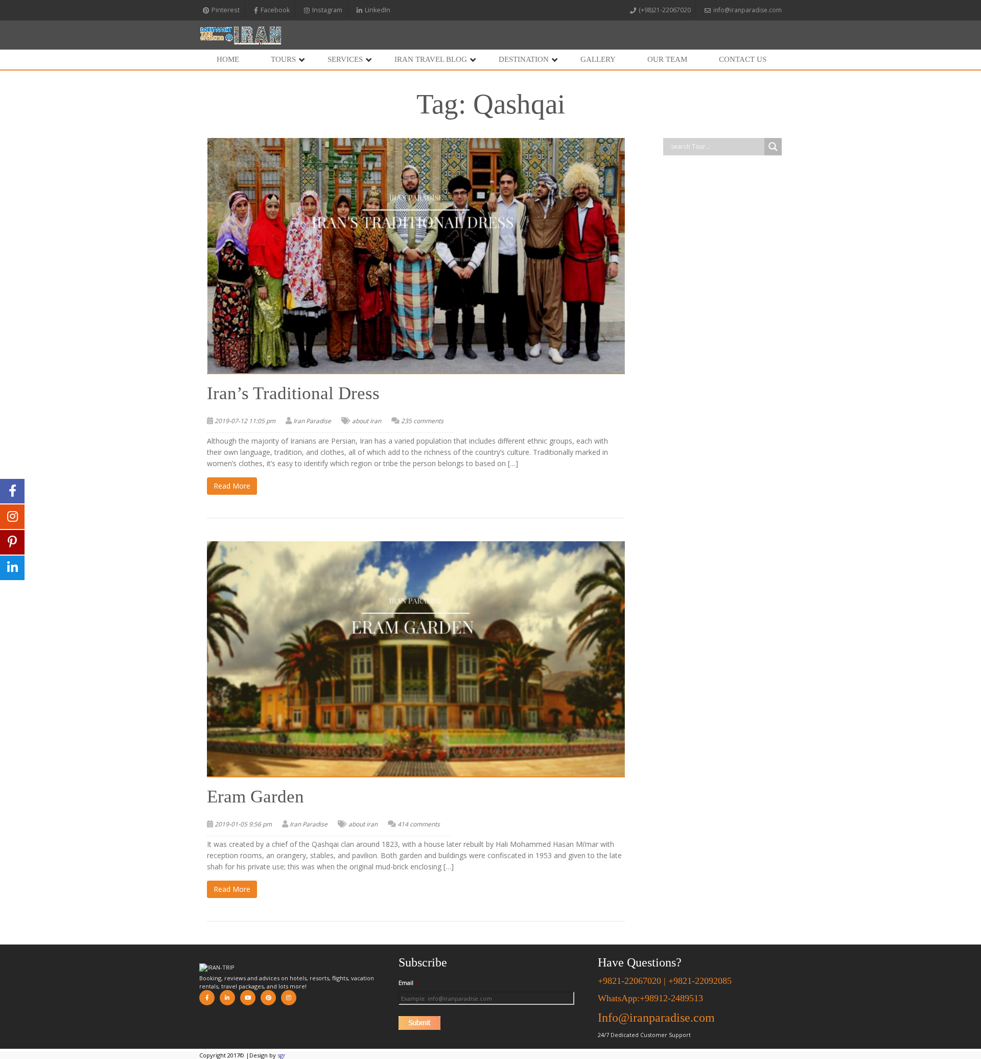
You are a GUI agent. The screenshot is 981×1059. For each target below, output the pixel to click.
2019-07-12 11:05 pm (245, 421)
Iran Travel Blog (430, 59)
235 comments (422, 421)
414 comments (419, 824)
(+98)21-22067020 (665, 10)
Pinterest (226, 10)
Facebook (275, 10)
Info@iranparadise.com (656, 1017)
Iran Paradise (312, 421)
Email (408, 982)
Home (228, 59)
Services (345, 59)
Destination (524, 59)
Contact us (742, 59)
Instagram (327, 10)
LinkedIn (377, 10)
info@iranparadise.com (747, 10)
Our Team (667, 59)
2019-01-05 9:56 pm (243, 824)
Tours (283, 59)
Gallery (598, 59)
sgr (281, 1055)
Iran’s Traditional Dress (293, 393)
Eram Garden (255, 797)
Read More (232, 486)
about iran (366, 421)
